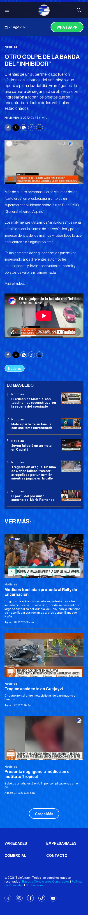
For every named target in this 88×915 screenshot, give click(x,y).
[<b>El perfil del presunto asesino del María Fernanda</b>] (71, 495)
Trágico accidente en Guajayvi (34, 689)
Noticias (11, 46)
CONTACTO (56, 856)
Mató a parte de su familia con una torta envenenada (32, 426)
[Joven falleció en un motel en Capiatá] (71, 445)
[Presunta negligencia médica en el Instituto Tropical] (44, 738)
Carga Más (44, 814)
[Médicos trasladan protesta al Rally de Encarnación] (44, 556)
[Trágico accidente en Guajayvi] (44, 655)
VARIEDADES (16, 843)
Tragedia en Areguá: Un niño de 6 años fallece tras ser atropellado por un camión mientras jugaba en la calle (33, 472)
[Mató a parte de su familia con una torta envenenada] (71, 423)
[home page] (44, 10)
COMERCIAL (15, 856)
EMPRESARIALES (61, 843)
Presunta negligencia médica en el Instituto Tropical (38, 774)
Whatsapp (67, 27)
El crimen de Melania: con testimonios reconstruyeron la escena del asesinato (33, 402)
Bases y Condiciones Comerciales (45, 881)
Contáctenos (34, 885)
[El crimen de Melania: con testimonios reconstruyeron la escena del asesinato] (71, 398)
